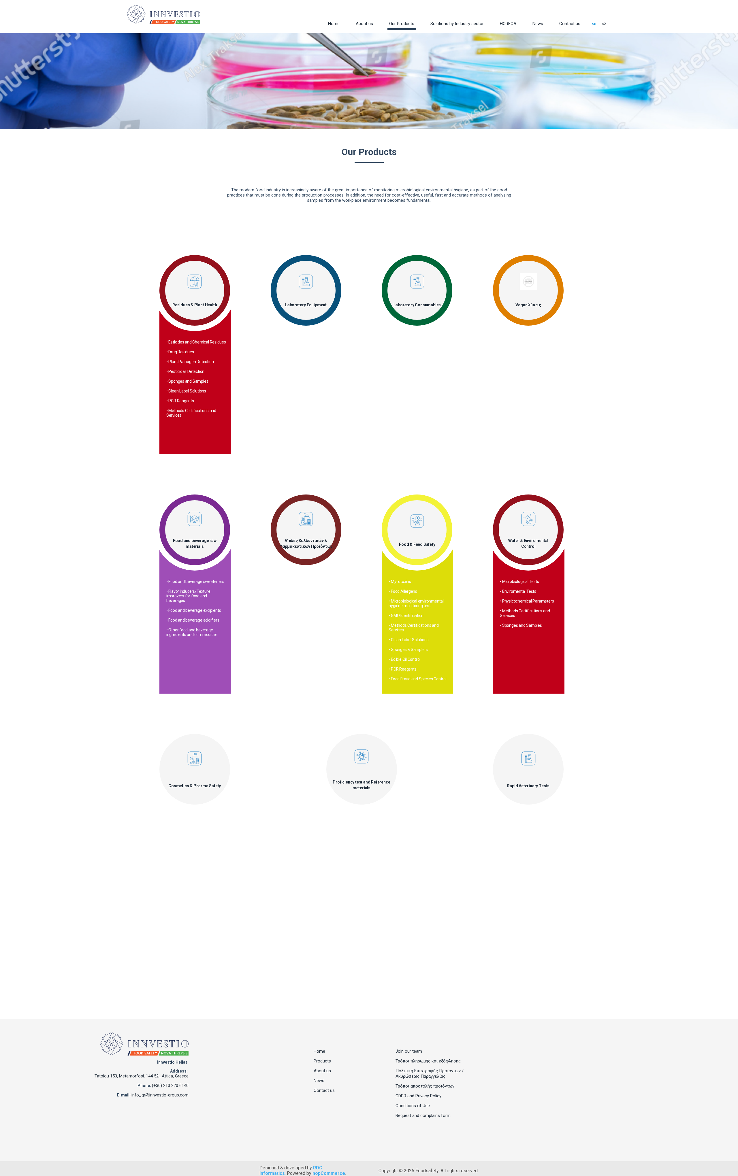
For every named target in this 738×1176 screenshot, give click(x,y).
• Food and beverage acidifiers (192, 620)
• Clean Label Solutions (186, 391)
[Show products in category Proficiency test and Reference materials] (361, 756)
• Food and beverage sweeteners (195, 581)
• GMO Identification (406, 615)
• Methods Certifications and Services (191, 413)
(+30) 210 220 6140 (170, 1085)
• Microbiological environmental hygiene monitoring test (416, 603)
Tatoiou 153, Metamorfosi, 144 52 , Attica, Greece (142, 1076)
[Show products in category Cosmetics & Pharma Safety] (194, 758)
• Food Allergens (403, 591)
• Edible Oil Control (404, 659)
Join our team (409, 1051)
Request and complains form (423, 1115)
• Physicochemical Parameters (527, 601)
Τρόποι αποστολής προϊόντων (425, 1086)
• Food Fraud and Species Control (417, 679)
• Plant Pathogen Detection (190, 361)
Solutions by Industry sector (457, 23)
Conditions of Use (413, 1105)
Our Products (401, 23)
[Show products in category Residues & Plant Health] (194, 281)
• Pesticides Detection (185, 371)
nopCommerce (328, 1173)
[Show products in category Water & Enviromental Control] (528, 519)
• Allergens (175, 821)
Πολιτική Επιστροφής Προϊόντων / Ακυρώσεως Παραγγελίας (430, 1073)
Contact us (569, 23)
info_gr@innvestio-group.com (160, 1095)
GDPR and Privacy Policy (418, 1095)
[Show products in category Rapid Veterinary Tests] (528, 758)
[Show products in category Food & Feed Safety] (417, 521)
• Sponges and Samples (187, 381)
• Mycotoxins (400, 581)
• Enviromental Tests (518, 591)
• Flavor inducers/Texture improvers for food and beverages (188, 596)
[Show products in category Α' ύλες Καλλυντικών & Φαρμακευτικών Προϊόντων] (306, 519)
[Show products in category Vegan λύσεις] (528, 281)
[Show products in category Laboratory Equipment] (306, 281)
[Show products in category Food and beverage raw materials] (194, 519)
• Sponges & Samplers (408, 649)
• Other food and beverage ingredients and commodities (192, 632)
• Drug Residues (180, 352)
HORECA (508, 23)
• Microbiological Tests (519, 581)
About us (364, 23)
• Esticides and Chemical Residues (196, 342)
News (537, 23)
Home (334, 23)
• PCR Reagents (180, 401)
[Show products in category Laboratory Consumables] (417, 281)
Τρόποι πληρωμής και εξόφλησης (428, 1061)
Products (322, 1061)
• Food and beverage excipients (193, 610)
